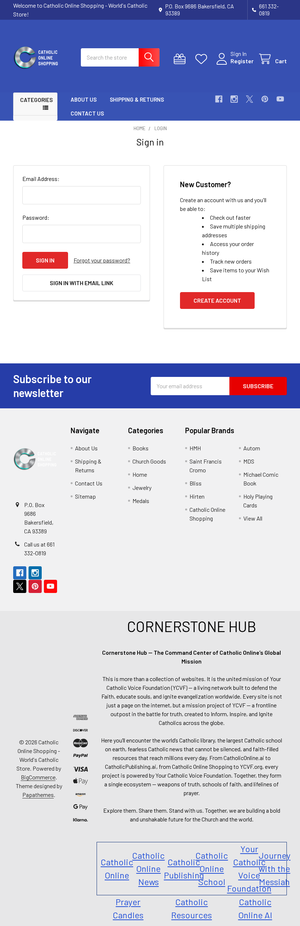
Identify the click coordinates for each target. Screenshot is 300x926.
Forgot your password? (102, 260)
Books (140, 448)
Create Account (217, 300)
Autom (251, 448)
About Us (84, 99)
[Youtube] (280, 99)
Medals (140, 500)
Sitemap (85, 496)
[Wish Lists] (202, 59)
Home (139, 474)
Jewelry (141, 487)
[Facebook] (218, 99)
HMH (195, 448)
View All (252, 518)
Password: (35, 217)
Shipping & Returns (137, 99)
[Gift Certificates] (181, 59)
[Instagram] (234, 99)
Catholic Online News (148, 868)
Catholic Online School (211, 868)
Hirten (197, 496)
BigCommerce (38, 777)
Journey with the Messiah (274, 868)
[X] (249, 99)
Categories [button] (36, 100)
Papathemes (38, 794)
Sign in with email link (81, 282)
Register (242, 60)
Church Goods (149, 461)
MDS (248, 461)
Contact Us (87, 113)
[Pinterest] (264, 99)
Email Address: (41, 178)
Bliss (196, 483)
